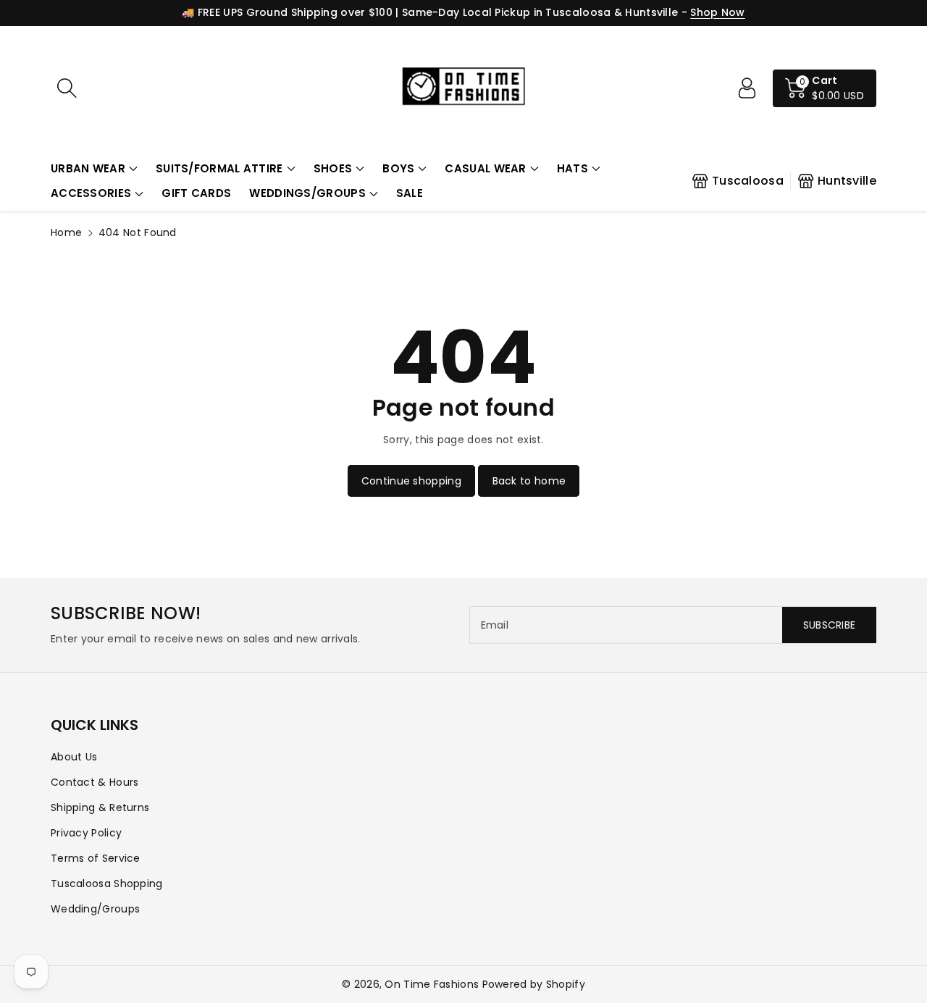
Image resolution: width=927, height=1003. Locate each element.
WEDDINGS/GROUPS (307, 193)
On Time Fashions (432, 984)
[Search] (67, 88)
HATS (572, 168)
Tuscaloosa (748, 180)
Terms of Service (95, 858)
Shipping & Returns (100, 807)
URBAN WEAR (88, 168)
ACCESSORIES (91, 193)
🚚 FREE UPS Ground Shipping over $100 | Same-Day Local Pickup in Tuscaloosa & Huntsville (430, 12)
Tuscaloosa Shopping (107, 883)
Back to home (529, 481)
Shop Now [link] (717, 12)
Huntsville (847, 180)
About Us (74, 757)
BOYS (398, 168)
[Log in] (747, 88)
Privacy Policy (86, 833)
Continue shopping (411, 481)
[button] (94, 169)
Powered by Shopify (533, 984)
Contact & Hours (95, 782)
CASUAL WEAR (485, 168)
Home (66, 232)
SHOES (333, 168)
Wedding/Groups (95, 909)
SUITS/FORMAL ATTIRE (219, 168)
